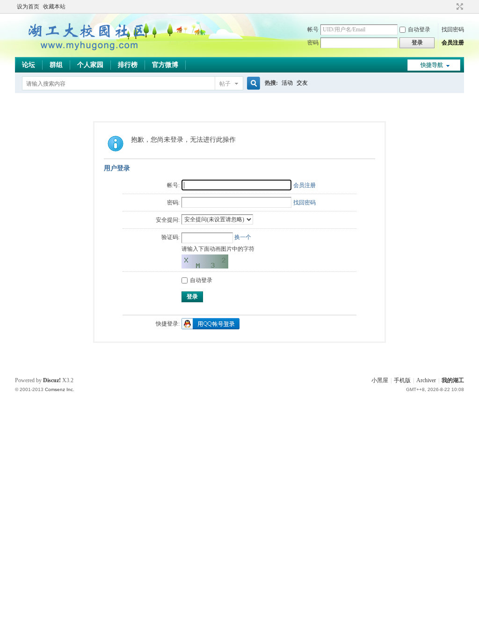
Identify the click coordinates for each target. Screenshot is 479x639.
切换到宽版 (458, 6)
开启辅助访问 (451, 6)
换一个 (242, 237)
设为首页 (28, 6)
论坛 (28, 64)
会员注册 (453, 42)
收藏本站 (54, 6)
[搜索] (252, 83)
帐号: (173, 185)
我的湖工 (453, 380)
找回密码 (453, 29)
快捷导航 (432, 65)
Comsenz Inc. (59, 389)
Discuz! (52, 380)
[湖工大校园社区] (85, 51)
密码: (173, 202)
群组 (56, 64)
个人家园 (90, 64)
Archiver (426, 380)
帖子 (225, 83)
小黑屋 (379, 380)
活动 (287, 83)
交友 (302, 83)
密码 (313, 42)
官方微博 (165, 64)
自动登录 (419, 29)
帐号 (313, 29)
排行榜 (128, 64)
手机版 (402, 380)
